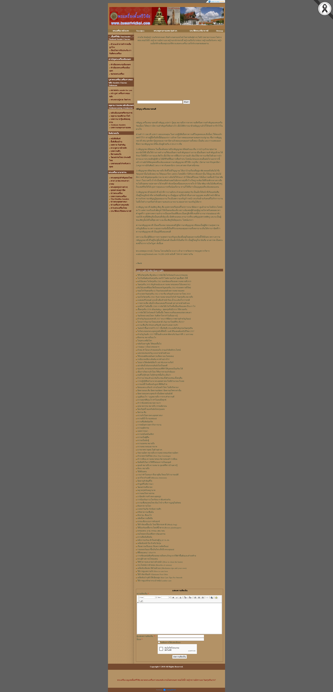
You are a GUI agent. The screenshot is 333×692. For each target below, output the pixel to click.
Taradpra (140, 31)
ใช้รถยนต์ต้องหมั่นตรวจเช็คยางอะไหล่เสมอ (155, 356)
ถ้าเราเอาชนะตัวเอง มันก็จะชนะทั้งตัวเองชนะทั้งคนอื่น (159, 378)
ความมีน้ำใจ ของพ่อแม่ (147, 419)
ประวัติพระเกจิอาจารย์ (199, 31)
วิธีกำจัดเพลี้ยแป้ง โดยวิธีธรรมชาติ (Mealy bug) (157, 525)
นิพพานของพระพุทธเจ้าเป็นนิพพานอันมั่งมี (154, 394)
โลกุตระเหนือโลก (144, 341)
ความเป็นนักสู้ (143, 440)
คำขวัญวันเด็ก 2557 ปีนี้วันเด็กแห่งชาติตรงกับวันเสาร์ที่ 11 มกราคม (165, 334)
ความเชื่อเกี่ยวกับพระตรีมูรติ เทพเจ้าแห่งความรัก (157, 325)
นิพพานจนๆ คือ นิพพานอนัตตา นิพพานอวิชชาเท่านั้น (159, 390)
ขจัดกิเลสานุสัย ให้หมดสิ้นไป (149, 344)
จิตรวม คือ (141, 412)
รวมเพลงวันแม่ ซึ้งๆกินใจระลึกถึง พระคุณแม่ (155, 549)
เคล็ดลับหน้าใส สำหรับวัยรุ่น (149, 543)
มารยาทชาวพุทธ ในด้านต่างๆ (149, 450)
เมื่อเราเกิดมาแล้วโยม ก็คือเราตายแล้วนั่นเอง (156, 372)
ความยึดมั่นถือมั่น (144, 537)
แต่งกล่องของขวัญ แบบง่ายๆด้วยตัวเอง (153, 353)
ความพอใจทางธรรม (145, 493)
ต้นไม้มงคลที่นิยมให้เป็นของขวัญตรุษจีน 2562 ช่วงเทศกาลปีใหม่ (164, 288)
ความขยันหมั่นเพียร (145, 434)
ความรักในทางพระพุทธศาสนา (150, 415)
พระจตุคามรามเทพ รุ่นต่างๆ (165, 31)
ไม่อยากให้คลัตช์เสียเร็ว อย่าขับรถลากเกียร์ (155, 362)
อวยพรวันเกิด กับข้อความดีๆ (149, 509)
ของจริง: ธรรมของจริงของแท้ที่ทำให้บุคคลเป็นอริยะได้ (160, 369)
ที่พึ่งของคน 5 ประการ (146, 553)
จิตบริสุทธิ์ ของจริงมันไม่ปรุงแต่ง (151, 409)
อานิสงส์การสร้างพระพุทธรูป (149, 496)
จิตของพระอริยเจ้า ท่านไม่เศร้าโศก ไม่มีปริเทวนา (158, 387)
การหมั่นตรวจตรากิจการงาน (149, 425)
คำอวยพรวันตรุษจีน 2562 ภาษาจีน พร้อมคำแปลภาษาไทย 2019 (164, 294)
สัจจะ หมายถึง (143, 468)
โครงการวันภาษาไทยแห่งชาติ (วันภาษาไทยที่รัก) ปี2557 (160, 322)
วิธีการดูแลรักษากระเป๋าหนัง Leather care (154, 581)
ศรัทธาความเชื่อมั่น (145, 512)
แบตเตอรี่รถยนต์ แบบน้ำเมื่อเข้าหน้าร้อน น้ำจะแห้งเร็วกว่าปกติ (163, 300)
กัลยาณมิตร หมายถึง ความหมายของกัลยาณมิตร (157, 453)
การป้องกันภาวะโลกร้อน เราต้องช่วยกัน (153, 500)
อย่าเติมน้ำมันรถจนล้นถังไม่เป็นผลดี (152, 366)
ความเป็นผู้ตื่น (143, 437)
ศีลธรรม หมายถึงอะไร (146, 337)
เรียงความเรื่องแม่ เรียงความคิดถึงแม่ (152, 546)
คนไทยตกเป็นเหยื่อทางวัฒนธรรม (151, 534)
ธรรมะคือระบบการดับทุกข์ (148, 521)
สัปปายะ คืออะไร (144, 515)
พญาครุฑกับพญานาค (146, 490)
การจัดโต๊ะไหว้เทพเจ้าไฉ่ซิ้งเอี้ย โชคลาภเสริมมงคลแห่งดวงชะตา (164, 313)
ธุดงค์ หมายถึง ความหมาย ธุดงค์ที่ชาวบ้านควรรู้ (157, 465)
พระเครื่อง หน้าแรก (121, 31)
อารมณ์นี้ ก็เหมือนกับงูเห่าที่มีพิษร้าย (152, 384)
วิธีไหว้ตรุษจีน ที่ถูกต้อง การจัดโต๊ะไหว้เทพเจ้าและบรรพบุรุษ (162, 275)
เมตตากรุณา (142, 431)
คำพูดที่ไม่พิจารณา (145, 484)
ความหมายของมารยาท (147, 447)
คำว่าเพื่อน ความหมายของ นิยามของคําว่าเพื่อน (157, 459)
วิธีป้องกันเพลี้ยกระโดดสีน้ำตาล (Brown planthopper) (159, 528)
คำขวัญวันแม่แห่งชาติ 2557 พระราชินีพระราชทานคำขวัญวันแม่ (164, 319)
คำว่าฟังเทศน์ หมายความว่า (149, 403)
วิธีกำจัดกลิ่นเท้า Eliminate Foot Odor (152, 574)
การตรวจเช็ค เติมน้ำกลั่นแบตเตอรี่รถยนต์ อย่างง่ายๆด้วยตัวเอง (163, 303)
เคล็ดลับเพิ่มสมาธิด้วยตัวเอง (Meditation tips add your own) (162, 568)
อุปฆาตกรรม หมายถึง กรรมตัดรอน (152, 406)
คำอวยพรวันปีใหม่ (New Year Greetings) (154, 456)
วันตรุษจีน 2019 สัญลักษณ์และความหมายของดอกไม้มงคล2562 (164, 284)
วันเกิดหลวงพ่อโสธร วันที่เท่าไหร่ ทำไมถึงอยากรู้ (157, 316)
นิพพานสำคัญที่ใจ (144, 481)
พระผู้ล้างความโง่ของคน (147, 559)
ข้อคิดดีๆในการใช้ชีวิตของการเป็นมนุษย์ (154, 462)
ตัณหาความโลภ (144, 506)
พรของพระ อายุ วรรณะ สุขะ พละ (151, 531)
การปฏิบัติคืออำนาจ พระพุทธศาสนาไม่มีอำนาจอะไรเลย (160, 381)
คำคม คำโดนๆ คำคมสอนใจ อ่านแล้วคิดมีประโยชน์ (159, 350)
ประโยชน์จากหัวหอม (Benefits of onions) (154, 565)
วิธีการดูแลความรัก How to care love (152, 571)
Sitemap (219, 31)
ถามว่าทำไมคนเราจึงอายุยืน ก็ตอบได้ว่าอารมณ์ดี (157, 475)
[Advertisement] (179, 53)
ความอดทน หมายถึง (146, 443)
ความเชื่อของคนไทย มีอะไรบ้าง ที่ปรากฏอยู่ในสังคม (159, 503)
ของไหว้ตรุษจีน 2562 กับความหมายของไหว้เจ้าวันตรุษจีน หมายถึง (165, 297)
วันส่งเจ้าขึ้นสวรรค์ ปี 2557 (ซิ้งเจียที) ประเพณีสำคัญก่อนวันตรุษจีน (165, 328)
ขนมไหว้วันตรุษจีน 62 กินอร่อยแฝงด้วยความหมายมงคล (160, 291)
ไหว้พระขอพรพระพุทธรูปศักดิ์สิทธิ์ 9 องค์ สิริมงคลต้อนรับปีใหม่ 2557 (165, 331)
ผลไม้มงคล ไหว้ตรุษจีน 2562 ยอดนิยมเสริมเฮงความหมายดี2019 (164, 281)
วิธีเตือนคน (142, 472)
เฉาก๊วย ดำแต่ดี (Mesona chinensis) (152, 478)
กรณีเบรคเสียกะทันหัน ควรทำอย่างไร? (153, 359)
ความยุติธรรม (143, 428)
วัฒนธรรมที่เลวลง (144, 487)
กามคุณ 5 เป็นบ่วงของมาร (148, 347)
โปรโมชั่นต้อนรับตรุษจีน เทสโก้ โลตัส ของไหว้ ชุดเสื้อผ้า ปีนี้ (162, 278)
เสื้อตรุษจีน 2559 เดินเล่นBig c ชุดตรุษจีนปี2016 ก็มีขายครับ (162, 309)
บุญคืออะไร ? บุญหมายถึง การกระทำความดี (155, 397)
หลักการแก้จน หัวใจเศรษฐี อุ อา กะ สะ (153, 540)
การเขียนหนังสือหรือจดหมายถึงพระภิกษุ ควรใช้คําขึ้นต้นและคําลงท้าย (166, 556)
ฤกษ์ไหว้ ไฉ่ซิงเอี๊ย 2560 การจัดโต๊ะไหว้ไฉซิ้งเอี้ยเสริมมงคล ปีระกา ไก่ (166, 306)
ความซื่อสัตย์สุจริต (145, 422)
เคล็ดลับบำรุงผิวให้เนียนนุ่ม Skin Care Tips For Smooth (159, 578)
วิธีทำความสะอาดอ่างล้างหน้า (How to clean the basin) (160, 562)
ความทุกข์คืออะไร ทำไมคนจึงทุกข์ (151, 400)
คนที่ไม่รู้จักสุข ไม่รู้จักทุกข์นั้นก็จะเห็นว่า (154, 375)
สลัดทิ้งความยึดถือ (145, 518)
